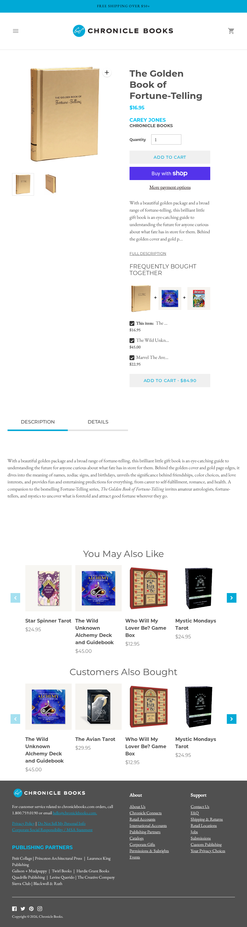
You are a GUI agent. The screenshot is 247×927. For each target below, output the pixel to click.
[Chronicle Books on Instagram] (39, 908)
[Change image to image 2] (51, 184)
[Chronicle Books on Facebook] (14, 908)
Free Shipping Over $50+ (123, 6)
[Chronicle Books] (123, 31)
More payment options (170, 187)
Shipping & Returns (207, 819)
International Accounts (148, 825)
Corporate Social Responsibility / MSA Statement (52, 829)
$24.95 (33, 629)
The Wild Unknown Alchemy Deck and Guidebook (153, 340)
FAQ (195, 812)
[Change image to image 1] (23, 184)
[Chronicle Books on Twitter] (22, 908)
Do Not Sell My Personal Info (62, 823)
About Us (137, 806)
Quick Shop (48, 598)
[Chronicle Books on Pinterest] (31, 908)
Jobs (194, 831)
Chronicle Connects (146, 812)
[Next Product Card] (231, 598)
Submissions (201, 838)
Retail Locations (204, 825)
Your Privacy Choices (208, 850)
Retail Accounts (142, 819)
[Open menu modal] (15, 31)
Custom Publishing (206, 844)
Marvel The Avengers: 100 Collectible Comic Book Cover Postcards (153, 357)
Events (135, 857)
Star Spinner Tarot (48, 621)
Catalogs (137, 838)
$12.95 (132, 644)
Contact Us (200, 806)
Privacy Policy (23, 823)
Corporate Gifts (142, 844)
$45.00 (83, 651)
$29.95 (83, 748)
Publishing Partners (145, 831)
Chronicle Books (151, 125)
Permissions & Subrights (149, 850)
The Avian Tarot (95, 739)
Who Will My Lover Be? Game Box (145, 628)
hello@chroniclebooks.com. (75, 812)
